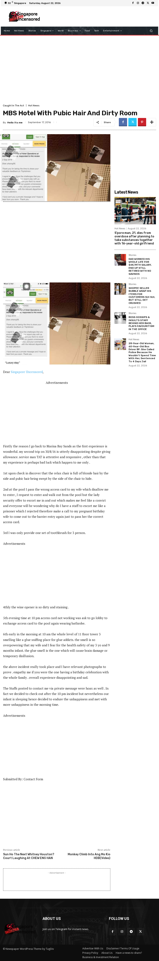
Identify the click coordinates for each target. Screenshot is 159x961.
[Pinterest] (142, 122)
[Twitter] (147, 3)
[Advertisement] (99, 16)
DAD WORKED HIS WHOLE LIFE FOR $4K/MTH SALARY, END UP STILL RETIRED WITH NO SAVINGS (140, 266)
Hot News (34, 105)
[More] (151, 122)
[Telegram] (142, 3)
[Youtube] (152, 3)
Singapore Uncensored (27, 372)
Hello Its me (15, 122)
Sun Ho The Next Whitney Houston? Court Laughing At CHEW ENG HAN (28, 856)
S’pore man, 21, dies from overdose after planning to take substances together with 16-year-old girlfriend (134, 238)
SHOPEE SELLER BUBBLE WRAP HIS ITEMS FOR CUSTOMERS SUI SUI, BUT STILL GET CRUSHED (142, 295)
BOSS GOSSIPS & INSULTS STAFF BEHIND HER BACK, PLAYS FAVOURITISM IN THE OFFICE (141, 323)
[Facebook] (132, 3)
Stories (132, 255)
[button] (151, 31)
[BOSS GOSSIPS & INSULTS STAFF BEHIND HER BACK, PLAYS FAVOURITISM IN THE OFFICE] (120, 318)
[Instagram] (137, 3)
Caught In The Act (13, 105)
